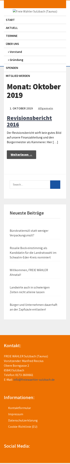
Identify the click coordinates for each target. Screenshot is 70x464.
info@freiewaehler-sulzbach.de (34, 380)
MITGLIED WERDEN (18, 76)
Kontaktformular (19, 408)
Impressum (15, 414)
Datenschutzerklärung (23, 420)
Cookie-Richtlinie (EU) (22, 427)
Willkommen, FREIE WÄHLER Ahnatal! (29, 272)
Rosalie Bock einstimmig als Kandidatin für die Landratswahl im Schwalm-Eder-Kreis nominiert (33, 252)
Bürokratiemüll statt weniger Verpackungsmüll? (29, 233)
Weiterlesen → (21, 155)
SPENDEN (12, 68)
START (10, 20)
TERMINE (12, 36)
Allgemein (45, 108)
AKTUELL (12, 28)
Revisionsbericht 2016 (29, 121)
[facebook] (5, 456)
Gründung (16, 60)
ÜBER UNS (12, 44)
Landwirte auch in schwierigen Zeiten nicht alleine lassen (30, 289)
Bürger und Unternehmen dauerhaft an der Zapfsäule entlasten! (33, 307)
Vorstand (16, 52)
